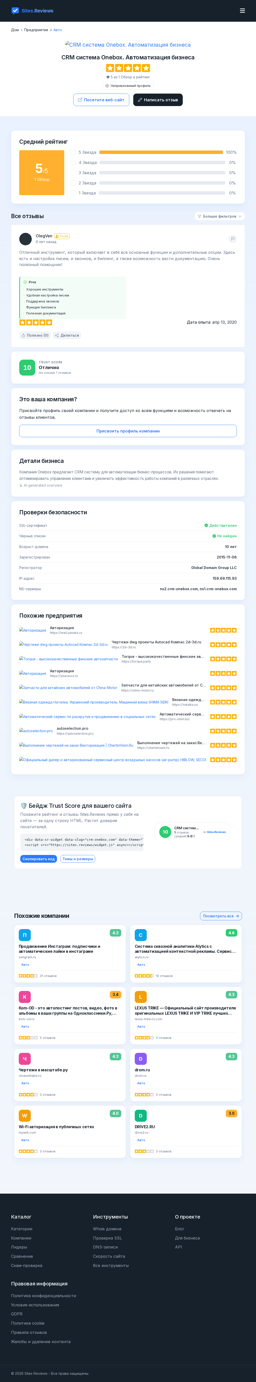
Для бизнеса (187, 1238)
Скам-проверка (26, 1265)
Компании (21, 1238)
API (178, 1246)
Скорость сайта (109, 1256)
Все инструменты (111, 1265)
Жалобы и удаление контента (40, 1341)
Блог (179, 1228)
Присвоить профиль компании (128, 430)
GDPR (16, 1313)
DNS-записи (105, 1246)
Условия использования (35, 1304)
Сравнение (22, 1256)
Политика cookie (27, 1323)
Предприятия (36, 30)
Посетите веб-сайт (104, 99)
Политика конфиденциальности (43, 1295)
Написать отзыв (161, 99)
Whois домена (107, 1228)
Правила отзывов (29, 1332)
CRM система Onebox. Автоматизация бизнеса (128, 57)
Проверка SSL (107, 1238)
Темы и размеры (77, 859)
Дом (15, 30)
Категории (21, 1228)
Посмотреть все (218, 916)
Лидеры (19, 1246)
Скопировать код (38, 859)
